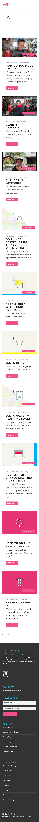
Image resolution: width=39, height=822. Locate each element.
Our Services (7, 771)
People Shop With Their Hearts (15, 307)
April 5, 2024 (10, 301)
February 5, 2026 (11, 62)
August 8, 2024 (11, 177)
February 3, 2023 (11, 599)
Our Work (6, 775)
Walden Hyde (24, 62)
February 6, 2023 (11, 540)
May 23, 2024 (10, 236)
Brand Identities (9, 727)
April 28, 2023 (10, 412)
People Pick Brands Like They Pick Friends (19, 477)
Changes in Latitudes (14, 181)
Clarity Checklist (13, 126)
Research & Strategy (10, 746)
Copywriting (8, 751)
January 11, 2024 (11, 359)
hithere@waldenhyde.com (13, 690)
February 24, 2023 (12, 472)
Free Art (6, 790)
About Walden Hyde (10, 766)
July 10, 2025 (10, 121)
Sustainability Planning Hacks (18, 417)
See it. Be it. (15, 362)
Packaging (7, 737)
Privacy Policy (8, 800)
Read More (12, 88)
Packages (6, 780)
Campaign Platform (10, 732)
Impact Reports (8, 742)
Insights (6, 785)
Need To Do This (18, 543)
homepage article (28, 54)
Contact (6, 795)
